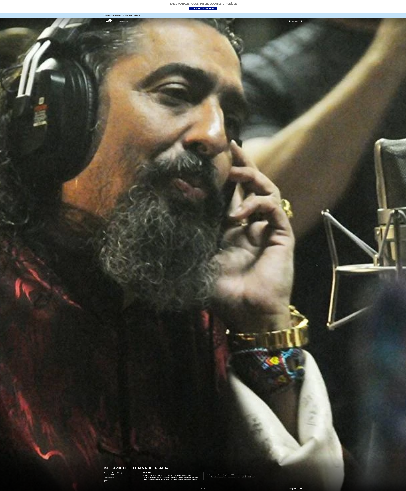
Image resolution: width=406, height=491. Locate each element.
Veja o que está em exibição (203, 8)
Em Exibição (123, 21)
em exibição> (250, 477)
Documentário (109, 478)
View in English (134, 15)
